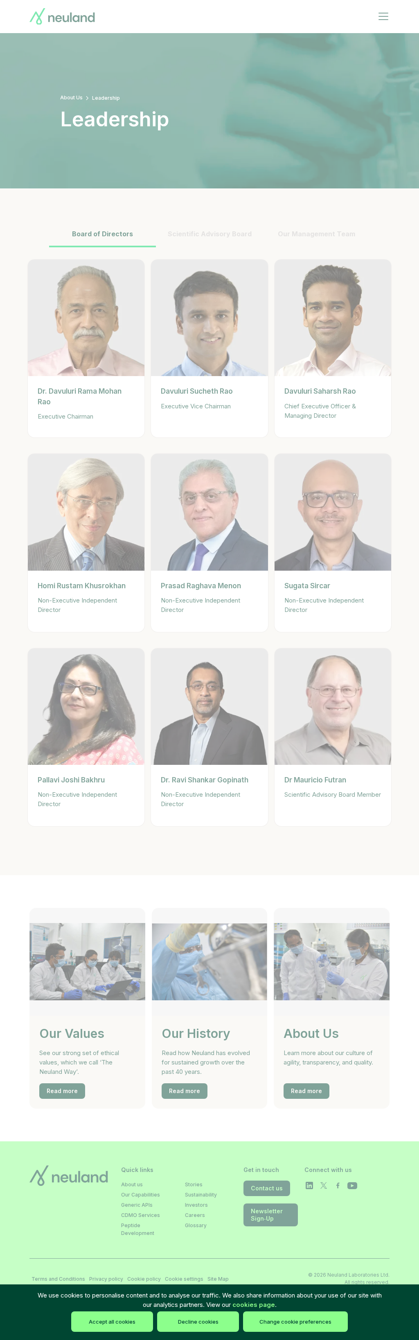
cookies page (253, 1305)
